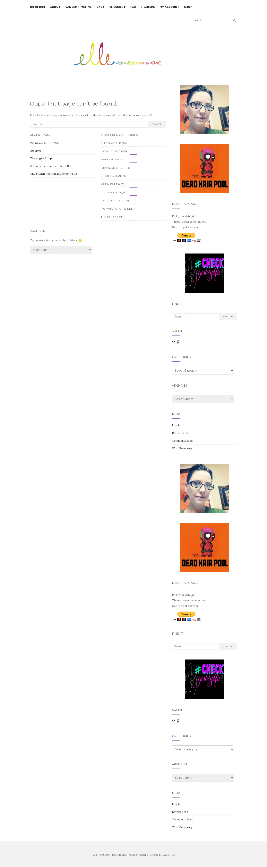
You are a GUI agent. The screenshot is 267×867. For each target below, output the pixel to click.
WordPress (169, 854)
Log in (176, 425)
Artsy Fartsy (110, 184)
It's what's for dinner (118, 208)
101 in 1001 (37, 6)
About (55, 6)
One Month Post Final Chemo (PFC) (53, 173)
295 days (35, 150)
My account (169, 6)
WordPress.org (182, 448)
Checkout (117, 6)
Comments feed (182, 440)
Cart (100, 6)
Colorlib (143, 854)
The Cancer (109, 217)
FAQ (133, 6)
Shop (188, 6)
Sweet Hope (110, 159)
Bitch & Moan (111, 175)
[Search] (234, 20)
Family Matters (112, 200)
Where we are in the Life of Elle (51, 166)
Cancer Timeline (78, 6)
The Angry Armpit (42, 158)
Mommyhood (111, 151)
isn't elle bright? (114, 167)
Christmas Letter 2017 (44, 143)
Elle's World (111, 143)
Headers (148, 6)
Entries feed (180, 433)
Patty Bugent (111, 192)
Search (157, 124)
